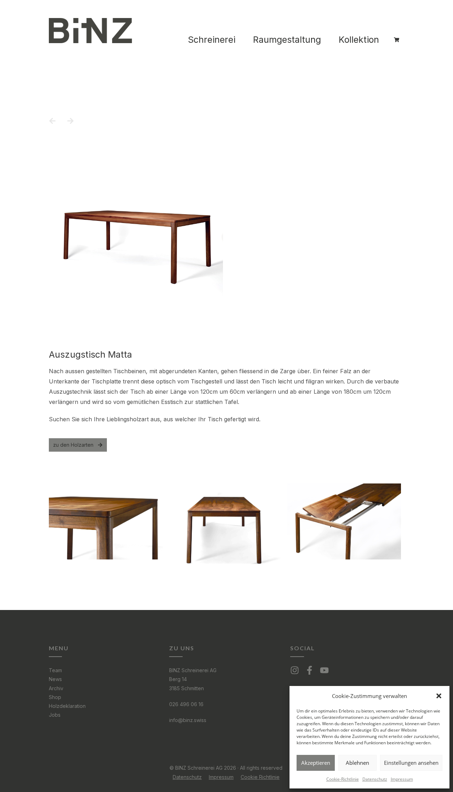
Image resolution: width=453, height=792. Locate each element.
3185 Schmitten (186, 688)
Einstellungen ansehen (411, 762)
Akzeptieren (315, 762)
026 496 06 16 (186, 704)
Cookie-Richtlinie (342, 779)
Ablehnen (357, 762)
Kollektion (359, 39)
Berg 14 (178, 679)
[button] (438, 695)
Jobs (55, 715)
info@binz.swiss (187, 720)
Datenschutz (374, 779)
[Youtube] (324, 670)
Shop (55, 697)
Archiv (56, 688)
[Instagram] (294, 670)
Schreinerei (211, 39)
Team (55, 670)
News (55, 679)
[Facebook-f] (309, 670)
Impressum (402, 779)
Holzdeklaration (67, 706)
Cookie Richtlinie (260, 777)
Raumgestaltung (287, 39)
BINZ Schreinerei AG (193, 670)
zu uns (181, 648)
